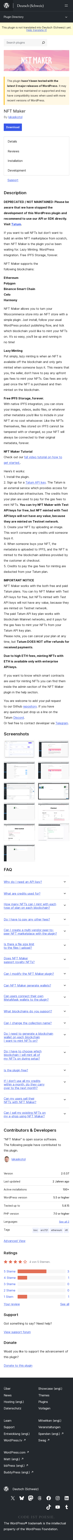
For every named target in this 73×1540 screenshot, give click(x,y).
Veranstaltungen (49, 1427)
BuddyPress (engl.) (19, 1472)
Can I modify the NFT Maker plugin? (29, 974)
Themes (43, 1395)
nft (66, 1230)
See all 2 (64, 1221)
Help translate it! (36, 30)
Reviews (13, 151)
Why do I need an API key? (23, 882)
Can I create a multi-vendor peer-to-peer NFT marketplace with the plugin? (30, 931)
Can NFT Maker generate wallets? (27, 985)
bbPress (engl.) (16, 1465)
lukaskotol (15, 117)
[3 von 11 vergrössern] (30, 766)
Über (7, 1388)
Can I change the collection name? (28, 1023)
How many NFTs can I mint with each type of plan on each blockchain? (30, 906)
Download (12, 127)
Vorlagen (44, 1408)
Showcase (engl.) (50, 1388)
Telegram (61, 723)
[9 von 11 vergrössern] (30, 828)
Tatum (16, 224)
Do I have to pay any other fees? (27, 919)
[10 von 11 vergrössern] (64, 828)
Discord (18, 717)
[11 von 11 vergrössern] (30, 849)
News (8, 1395)
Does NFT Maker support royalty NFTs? (19, 960)
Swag (44, 1440)
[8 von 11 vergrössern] (64, 807)
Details (12, 141)
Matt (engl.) (14, 1459)
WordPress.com (16, 1452)
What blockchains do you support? (28, 1011)
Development (17, 170)
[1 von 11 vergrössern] (30, 745)
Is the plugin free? (16, 1070)
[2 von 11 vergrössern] (64, 745)
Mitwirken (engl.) (49, 1420)
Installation (15, 161)
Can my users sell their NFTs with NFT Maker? (20, 1100)
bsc (36, 1230)
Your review (12, 1304)
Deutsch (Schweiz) (26, 1489)
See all (64, 1304)
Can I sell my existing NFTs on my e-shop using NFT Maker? (25, 1114)
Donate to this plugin (18, 1365)
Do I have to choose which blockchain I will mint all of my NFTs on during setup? (23, 1055)
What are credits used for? (22, 893)
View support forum (17, 1332)
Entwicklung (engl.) (17, 1434)
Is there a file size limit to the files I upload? (19, 946)
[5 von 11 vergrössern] (30, 787)
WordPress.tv (15, 1440)
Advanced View (14, 1241)
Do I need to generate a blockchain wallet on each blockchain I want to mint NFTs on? (28, 1037)
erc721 (44, 1230)
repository (30, 706)
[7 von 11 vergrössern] (30, 807)
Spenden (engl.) (51, 1434)
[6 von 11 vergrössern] (64, 787)
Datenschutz (12, 1408)
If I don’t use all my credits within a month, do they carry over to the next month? (24, 1084)
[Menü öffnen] (67, 5)
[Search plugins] (43, 42)
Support (12, 180)
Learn (7, 1420)
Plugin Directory (14, 16)
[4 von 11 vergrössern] (64, 766)
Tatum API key (35, 482)
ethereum (56, 1230)
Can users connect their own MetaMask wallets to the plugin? (26, 997)
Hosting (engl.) (14, 1402)
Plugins (43, 1402)
